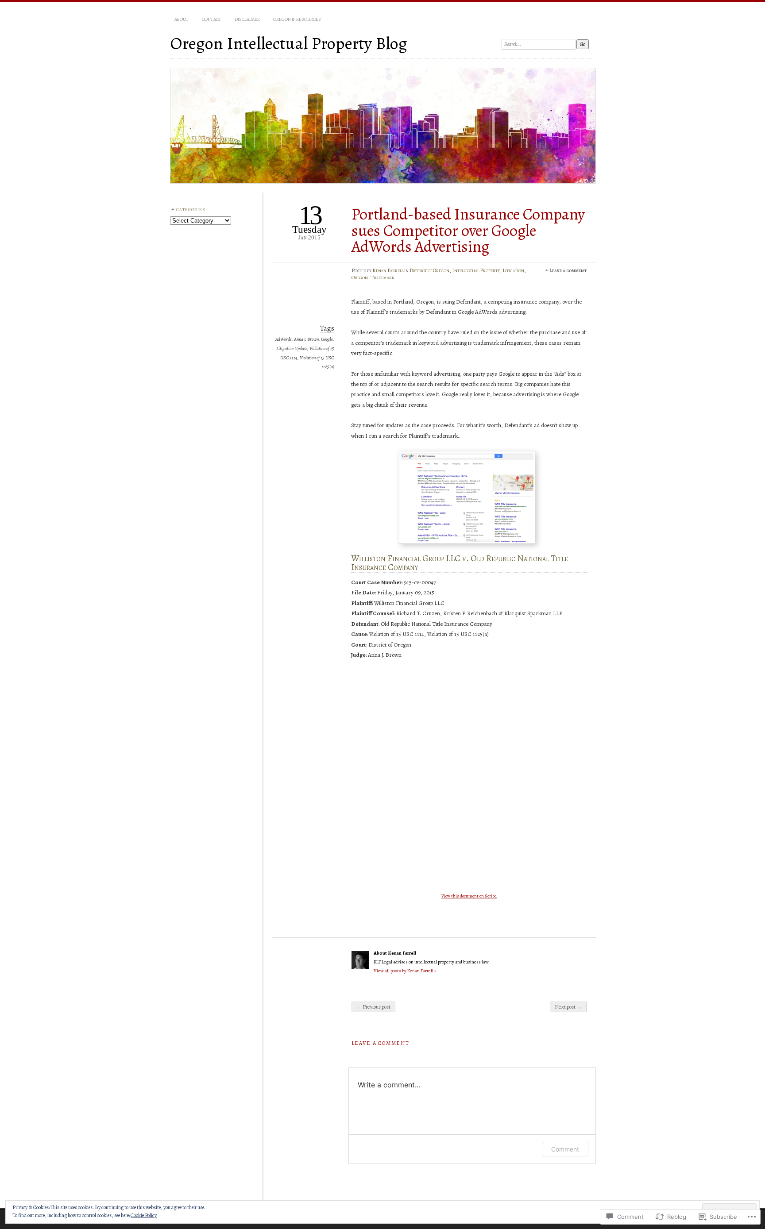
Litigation (513, 270)
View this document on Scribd (469, 896)
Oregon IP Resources (297, 19)
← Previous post (373, 1006)
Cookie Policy (144, 1215)
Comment (565, 1149)
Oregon (360, 277)
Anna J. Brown (306, 339)
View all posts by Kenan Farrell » (405, 970)
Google (327, 339)
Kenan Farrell (387, 270)
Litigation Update (291, 348)
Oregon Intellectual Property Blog (288, 43)
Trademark (382, 277)
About (181, 19)
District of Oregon (429, 270)
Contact (211, 19)
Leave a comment (568, 270)
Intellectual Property (476, 270)
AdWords (283, 339)
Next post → (568, 1006)
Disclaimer (247, 19)
